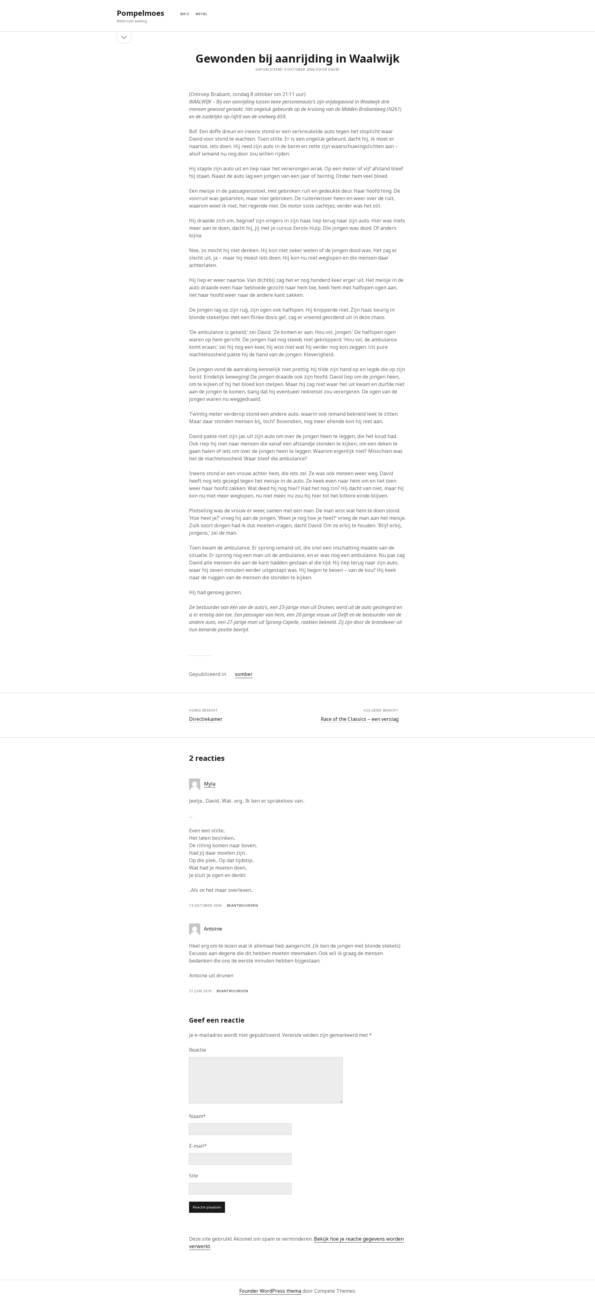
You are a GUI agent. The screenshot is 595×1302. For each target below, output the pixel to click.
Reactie (197, 1049)
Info (184, 13)
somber (244, 674)
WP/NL (202, 13)
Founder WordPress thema (270, 1290)
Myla (209, 783)
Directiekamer (206, 719)
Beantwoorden (242, 905)
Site (193, 1175)
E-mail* (198, 1145)
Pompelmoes (140, 13)
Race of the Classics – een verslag (360, 719)
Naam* (197, 1116)
